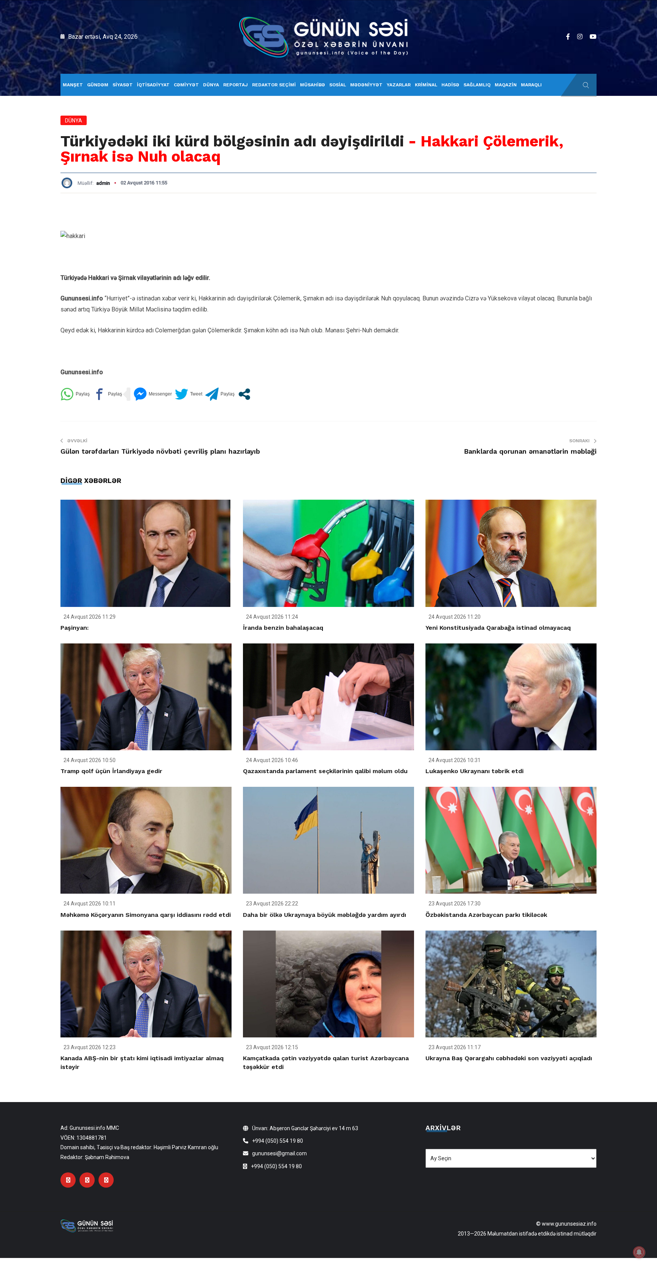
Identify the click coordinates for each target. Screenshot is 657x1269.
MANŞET (73, 84)
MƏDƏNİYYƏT (366, 84)
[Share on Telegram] (220, 394)
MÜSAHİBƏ (312, 84)
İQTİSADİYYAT (153, 84)
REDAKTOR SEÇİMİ (274, 84)
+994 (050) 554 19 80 (277, 1141)
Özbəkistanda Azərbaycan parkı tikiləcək (486, 914)
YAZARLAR (399, 84)
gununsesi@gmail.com (279, 1153)
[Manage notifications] (639, 1252)
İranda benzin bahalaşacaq (283, 627)
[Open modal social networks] (244, 394)
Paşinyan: (74, 627)
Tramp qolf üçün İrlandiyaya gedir (111, 771)
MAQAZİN (506, 84)
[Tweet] (188, 394)
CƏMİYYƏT (186, 84)
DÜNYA (211, 84)
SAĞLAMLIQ (476, 84)
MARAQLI (531, 84)
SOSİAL (337, 84)
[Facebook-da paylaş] (107, 394)
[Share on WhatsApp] (75, 394)
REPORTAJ (235, 84)
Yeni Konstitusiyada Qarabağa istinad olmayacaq (498, 627)
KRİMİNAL (426, 84)
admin (103, 183)
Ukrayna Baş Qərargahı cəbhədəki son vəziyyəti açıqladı (508, 1058)
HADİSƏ (450, 84)
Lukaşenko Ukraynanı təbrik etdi (474, 771)
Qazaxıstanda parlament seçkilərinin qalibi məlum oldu (325, 771)
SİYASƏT (123, 84)
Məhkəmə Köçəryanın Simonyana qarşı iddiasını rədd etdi (145, 914)
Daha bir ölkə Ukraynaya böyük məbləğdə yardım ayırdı (324, 914)
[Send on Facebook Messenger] (152, 394)
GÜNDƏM (97, 84)
